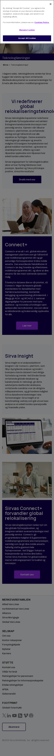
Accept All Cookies (27, 38)
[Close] (50, 4)
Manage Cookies (27, 30)
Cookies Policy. (41, 22)
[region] (27, 22)
